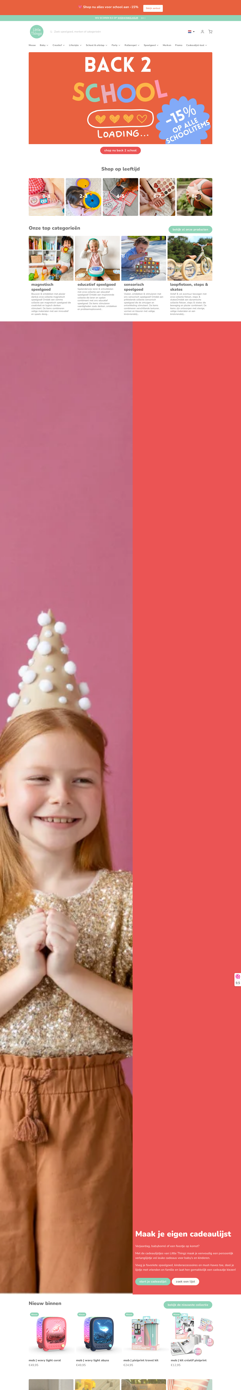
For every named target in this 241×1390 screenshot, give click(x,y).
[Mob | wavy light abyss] (99, 1334)
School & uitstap (95, 45)
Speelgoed (150, 45)
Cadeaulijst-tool (195, 45)
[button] (191, 32)
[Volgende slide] (208, 1316)
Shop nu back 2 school (120, 150)
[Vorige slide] (198, 1316)
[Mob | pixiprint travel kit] (146, 1334)
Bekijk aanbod (153, 8)
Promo (178, 45)
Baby (42, 45)
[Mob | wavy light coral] (52, 1334)
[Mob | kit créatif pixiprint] (194, 1334)
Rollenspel (131, 45)
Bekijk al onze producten (190, 229)
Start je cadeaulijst (153, 1281)
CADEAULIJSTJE (119, 18)
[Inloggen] (201, 32)
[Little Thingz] (37, 32)
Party (115, 45)
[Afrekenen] (209, 32)
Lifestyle (74, 45)
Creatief (57, 45)
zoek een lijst (185, 1281)
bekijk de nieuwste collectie (188, 1305)
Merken (167, 45)
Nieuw (32, 45)
